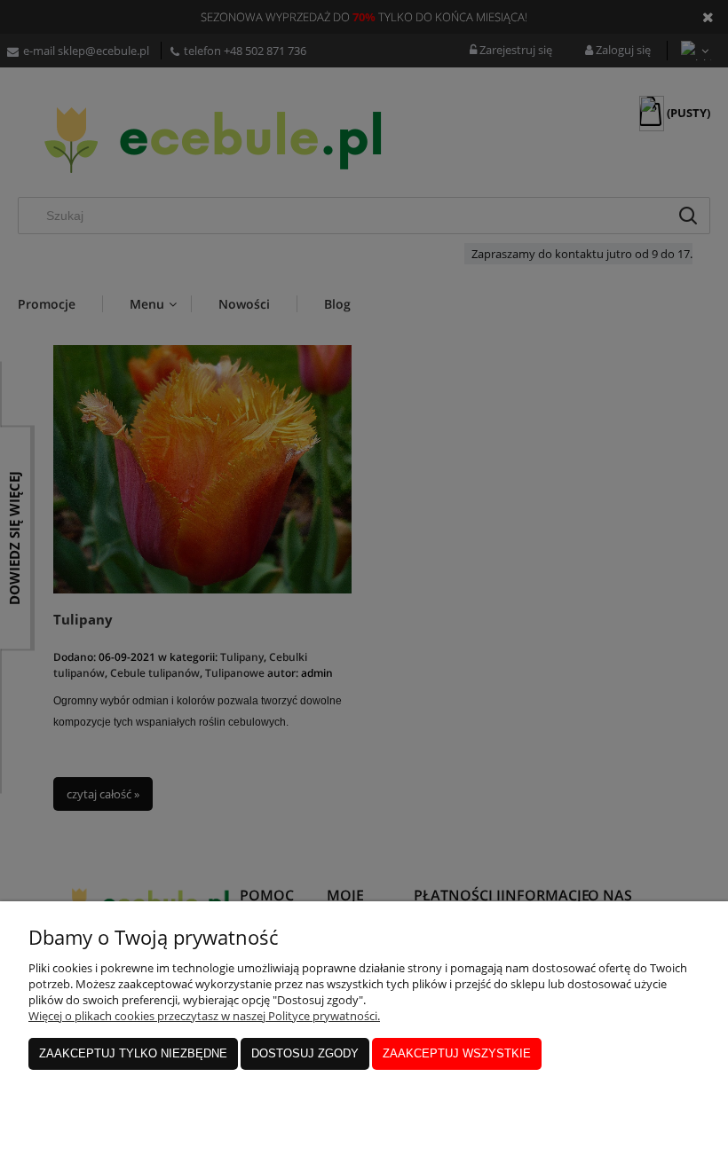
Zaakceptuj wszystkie (457, 1053)
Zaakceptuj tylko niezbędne (133, 1053)
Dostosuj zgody (305, 1053)
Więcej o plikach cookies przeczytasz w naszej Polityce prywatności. (204, 1016)
